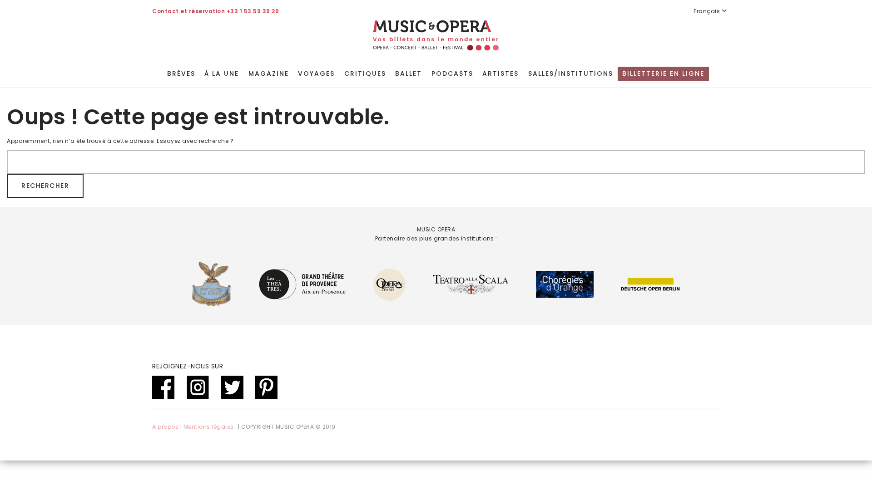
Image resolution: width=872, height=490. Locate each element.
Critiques (365, 73)
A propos (165, 427)
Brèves (181, 73)
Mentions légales (208, 427)
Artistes (500, 73)
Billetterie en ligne (663, 73)
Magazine (268, 73)
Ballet (408, 73)
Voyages (316, 73)
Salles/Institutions (570, 73)
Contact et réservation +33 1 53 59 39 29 (215, 11)
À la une (221, 73)
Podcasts (452, 73)
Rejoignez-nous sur (187, 366)
